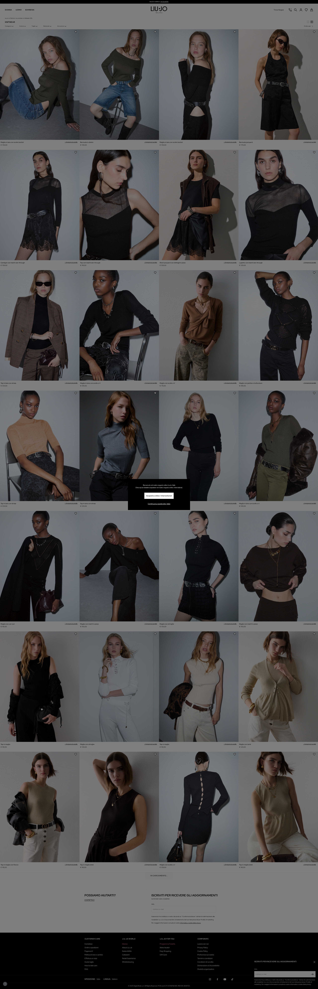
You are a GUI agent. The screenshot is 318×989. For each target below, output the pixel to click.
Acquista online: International (159, 496)
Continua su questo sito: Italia (159, 504)
